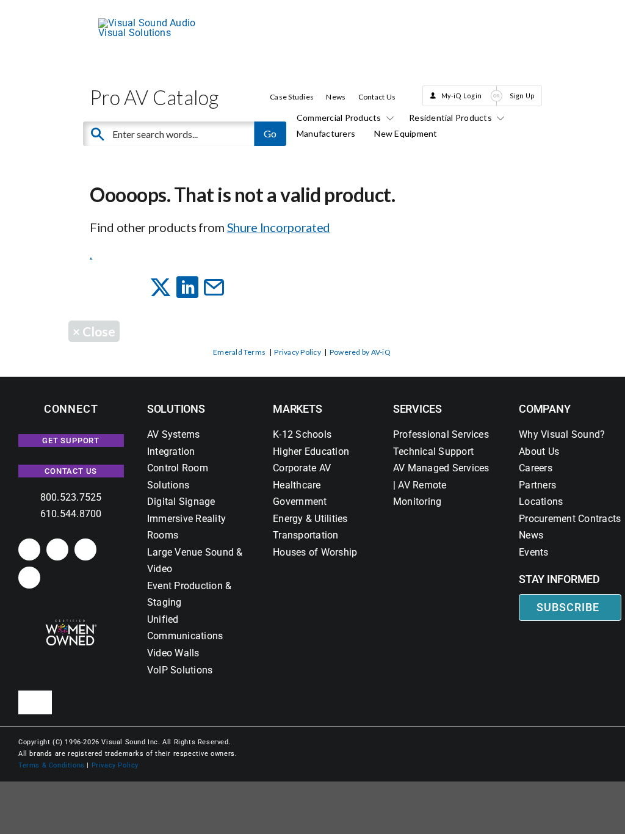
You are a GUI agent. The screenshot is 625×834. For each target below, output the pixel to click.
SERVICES (417, 408)
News (335, 96)
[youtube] (29, 578)
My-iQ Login (461, 96)
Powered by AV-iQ (360, 352)
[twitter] (85, 549)
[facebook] (57, 549)
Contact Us (377, 96)
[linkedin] (29, 549)
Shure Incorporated (279, 227)
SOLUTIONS (176, 408)
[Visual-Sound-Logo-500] (153, 23)
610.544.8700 (71, 514)
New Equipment (405, 133)
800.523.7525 (71, 497)
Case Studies (292, 96)
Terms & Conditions (51, 765)
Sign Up (522, 96)
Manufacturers (326, 133)
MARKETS (297, 408)
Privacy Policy (297, 352)
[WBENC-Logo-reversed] (71, 623)
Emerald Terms (239, 352)
